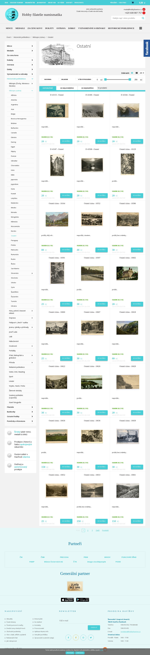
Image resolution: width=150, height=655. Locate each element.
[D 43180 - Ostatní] (92, 110)
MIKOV (107, 557)
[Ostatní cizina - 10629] (127, 382)
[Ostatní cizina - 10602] (127, 273)
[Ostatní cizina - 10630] (57, 436)
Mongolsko (15, 217)
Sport (11, 376)
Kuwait (13, 193)
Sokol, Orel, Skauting (17, 372)
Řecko (13, 264)
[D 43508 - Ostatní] (92, 165)
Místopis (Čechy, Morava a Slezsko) (19, 84)
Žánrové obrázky (15, 390)
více (101, 650)
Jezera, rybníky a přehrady (19, 327)
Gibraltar (14, 161)
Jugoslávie (14, 184)
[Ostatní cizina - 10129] (127, 165)
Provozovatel (39, 628)
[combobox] (142, 73)
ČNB (43, 557)
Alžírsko (14, 95)
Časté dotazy (11, 622)
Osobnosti (13, 346)
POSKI (118, 562)
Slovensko (15, 273)
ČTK (75, 562)
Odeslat (94, 627)
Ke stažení (38, 622)
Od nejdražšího (87, 88)
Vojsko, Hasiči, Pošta (17, 386)
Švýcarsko (14, 297)
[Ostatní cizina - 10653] (92, 490)
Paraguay (14, 240)
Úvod (9, 37)
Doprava (12, 318)
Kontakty (37, 625)
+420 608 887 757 (133, 12)
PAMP (31, 562)
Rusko (13, 259)
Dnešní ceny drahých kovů (15, 628)
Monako (14, 212)
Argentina (14, 105)
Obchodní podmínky (13, 631)
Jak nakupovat (11, 641)
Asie (12, 109)
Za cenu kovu (12, 55)
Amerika (14, 100)
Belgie (13, 114)
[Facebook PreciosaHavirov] (68, 637)
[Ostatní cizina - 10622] (57, 382)
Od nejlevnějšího (67, 88)
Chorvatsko (15, 165)
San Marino (15, 268)
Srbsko (13, 282)
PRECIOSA (64, 557)
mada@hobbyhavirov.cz (133, 9)
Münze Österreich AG (53, 562)
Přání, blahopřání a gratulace (16, 356)
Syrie (13, 287)
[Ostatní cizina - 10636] (92, 436)
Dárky (9, 69)
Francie (13, 156)
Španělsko (14, 292)
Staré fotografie (15, 402)
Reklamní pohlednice (17, 367)
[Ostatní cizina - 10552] (92, 219)
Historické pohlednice (21, 37)
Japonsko (14, 179)
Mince (9, 46)
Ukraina (14, 306)
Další (97, 530)
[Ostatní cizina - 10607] (92, 327)
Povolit (70, 653)
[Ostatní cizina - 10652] (57, 490)
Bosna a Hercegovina (18, 119)
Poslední (105, 530)
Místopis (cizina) (39, 37)
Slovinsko (14, 278)
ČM (21, 557)
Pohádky (12, 351)
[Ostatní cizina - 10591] (57, 273)
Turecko (14, 301)
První (78, 530)
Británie (14, 123)
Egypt (13, 147)
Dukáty (10, 60)
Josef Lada (13, 332)
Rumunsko (15, 254)
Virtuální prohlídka (40, 635)
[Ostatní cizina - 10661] (127, 490)
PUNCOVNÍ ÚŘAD (129, 557)
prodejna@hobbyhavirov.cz (131, 632)
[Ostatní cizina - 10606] (57, 327)
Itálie (12, 175)
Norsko (13, 231)
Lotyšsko (14, 198)
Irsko (13, 170)
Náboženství (14, 341)
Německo (14, 222)
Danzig (13, 142)
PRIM (86, 557)
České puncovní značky (14, 625)
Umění (11, 381)
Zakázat (80, 653)
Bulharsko (14, 128)
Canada (14, 133)
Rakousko (14, 250)
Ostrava (10, 64)
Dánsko (14, 137)
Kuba (13, 189)
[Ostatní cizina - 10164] (57, 219)
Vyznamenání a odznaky (17, 74)
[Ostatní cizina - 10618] (127, 327)
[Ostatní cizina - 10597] (92, 273)
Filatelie (10, 407)
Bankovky (11, 412)
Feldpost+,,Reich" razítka (18, 322)
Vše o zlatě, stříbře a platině (16, 635)
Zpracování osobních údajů (44, 638)
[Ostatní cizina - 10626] (92, 382)
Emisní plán (38, 619)
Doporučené (48, 88)
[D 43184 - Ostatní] (127, 110)
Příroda (12, 362)
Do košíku (66, 141)
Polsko (13, 245)
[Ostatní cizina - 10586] (127, 219)
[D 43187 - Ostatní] (57, 165)
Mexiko (13, 208)
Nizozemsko (15, 226)
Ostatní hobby (13, 416)
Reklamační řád (11, 638)
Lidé (10, 336)
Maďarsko (14, 203)
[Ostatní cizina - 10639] (127, 436)
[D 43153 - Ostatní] (57, 110)
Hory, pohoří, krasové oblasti (17, 312)
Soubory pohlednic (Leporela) (16, 396)
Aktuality (9, 619)
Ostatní (13, 236)
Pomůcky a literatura (16, 421)
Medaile (10, 50)
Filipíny (13, 151)
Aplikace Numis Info (41, 631)
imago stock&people (96, 562)
